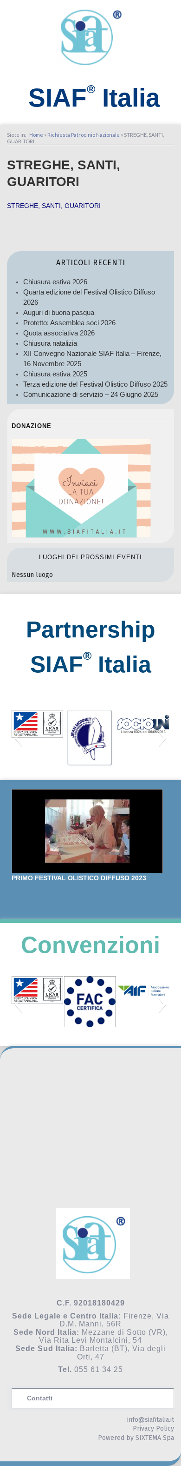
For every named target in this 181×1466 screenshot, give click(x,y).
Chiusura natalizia (50, 343)
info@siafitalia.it (150, 1420)
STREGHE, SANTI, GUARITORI (54, 205)
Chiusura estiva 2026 (55, 282)
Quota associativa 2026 (59, 333)
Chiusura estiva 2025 (55, 374)
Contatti (39, 1398)
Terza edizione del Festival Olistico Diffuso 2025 (95, 384)
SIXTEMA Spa (155, 1438)
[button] (18, 738)
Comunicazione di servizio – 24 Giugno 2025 (90, 394)
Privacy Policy (153, 1429)
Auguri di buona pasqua (58, 312)
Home (36, 135)
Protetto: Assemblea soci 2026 (69, 323)
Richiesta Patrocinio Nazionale (83, 135)
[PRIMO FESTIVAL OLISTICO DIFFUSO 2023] (87, 831)
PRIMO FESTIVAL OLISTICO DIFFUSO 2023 (79, 878)
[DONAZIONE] (81, 535)
